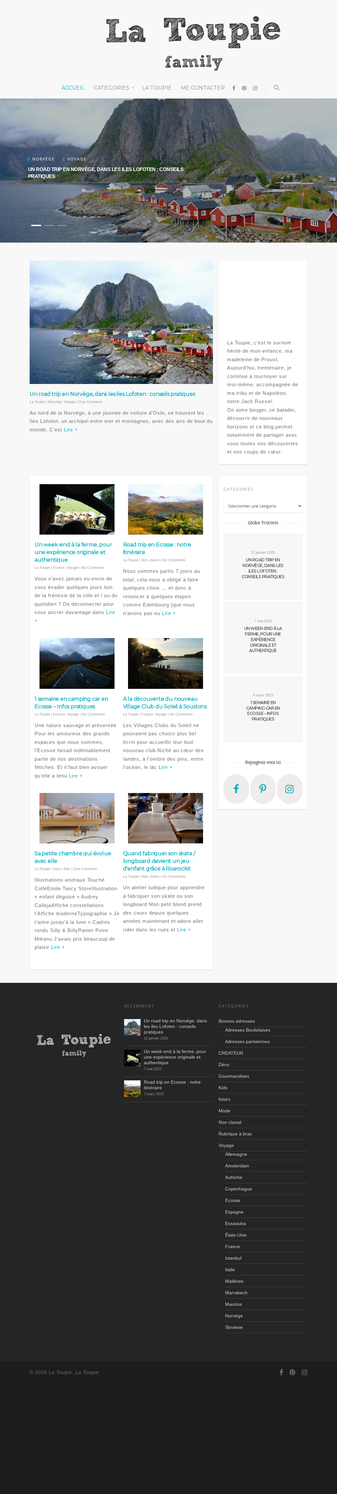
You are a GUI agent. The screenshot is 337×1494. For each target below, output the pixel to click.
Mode (224, 1110)
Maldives (234, 1281)
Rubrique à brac (235, 1133)
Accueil (73, 88)
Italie (230, 1269)
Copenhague (238, 1188)
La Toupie (157, 88)
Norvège (55, 402)
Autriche (233, 1177)
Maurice (233, 1304)
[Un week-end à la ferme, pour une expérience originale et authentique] (132, 1058)
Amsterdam (237, 1165)
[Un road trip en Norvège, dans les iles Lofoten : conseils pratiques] (132, 1027)
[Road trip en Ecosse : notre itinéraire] (132, 1088)
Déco (57, 869)
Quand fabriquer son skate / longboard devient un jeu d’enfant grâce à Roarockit (159, 861)
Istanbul (233, 1258)
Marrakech (236, 1292)
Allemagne (236, 1154)
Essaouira (235, 1223)
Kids (67, 869)
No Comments (92, 568)
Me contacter (203, 88)
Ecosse (59, 714)
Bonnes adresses (237, 1021)
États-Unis (235, 1235)
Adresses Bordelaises (247, 1030)
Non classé (151, 560)
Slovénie (234, 1327)
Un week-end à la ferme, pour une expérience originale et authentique (73, 552)
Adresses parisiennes (247, 1041)
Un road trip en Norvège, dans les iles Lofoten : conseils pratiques (112, 394)
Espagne (234, 1212)
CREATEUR (231, 1053)
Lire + (71, 429)
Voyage (70, 402)
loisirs (155, 876)
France (59, 568)
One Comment (90, 402)
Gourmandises (234, 1076)
